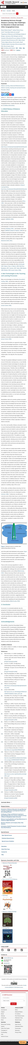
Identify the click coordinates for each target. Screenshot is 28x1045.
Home (4, 10)
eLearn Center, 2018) (16, 270)
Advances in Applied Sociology (9, 911)
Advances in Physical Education (10, 863)
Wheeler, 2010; (7, 270)
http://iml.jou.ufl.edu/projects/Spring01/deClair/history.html (14, 189)
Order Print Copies (5, 1028)
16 (2, 778)
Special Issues (18, 1019)
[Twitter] (2, 949)
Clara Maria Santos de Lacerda (12, 32)
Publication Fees (19, 1017)
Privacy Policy (18, 1032)
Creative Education (5, 17)
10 (2, 727)
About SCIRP (19, 1007)
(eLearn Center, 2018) (6, 305)
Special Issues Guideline (8, 841)
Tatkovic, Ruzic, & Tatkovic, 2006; (11, 266)
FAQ (2, 854)
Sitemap (3, 1015)
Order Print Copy (5, 849)
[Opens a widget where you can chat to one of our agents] (23, 1042)
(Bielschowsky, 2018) (15, 601)
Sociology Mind (6, 927)
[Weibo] (22, 949)
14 (2, 761)
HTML (20, 48)
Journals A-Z (4, 1009)
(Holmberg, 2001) (10, 228)
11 (2, 733)
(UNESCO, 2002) (10, 219)
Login (3, 7)
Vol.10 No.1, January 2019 (17, 17)
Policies (17, 1022)
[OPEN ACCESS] (23, 2)
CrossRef (15, 661)
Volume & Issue (4, 1036)
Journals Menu (6, 802)
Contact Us (4, 851)
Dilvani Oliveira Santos (6, 30)
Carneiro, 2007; (13, 268)
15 (2, 767)
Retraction (17, 1030)
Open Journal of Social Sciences (10, 879)
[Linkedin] (15, 949)
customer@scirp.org (8, 957)
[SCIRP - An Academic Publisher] (10, 2)
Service (3, 1022)
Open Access (18, 1024)
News (2, 1019)
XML (24, 48)
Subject (2, 1011)
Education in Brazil (5, 89)
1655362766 (6, 963)
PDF (17, 48)
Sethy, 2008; (20, 268)
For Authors (17, 1013)
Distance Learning (5, 85)
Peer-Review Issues (19, 1015)
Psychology (5, 895)
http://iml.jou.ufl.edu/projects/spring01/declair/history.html (14, 146)
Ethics (16, 1009)
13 (2, 751)
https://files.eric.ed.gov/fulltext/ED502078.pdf (14, 749)
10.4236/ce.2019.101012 (9, 48)
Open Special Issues (7, 835)
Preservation (18, 1028)
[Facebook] (9, 949)
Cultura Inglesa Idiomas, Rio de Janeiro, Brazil (12, 42)
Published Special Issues (8, 838)
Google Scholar (8, 661)
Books (2, 1013)
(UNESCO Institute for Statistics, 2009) (14, 230)
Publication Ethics (19, 1026)
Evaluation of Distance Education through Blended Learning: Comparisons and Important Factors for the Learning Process (13, 811)
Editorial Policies (18, 1011)
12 (2, 741)
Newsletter (4, 846)
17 (2, 792)
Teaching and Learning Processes (17, 87)
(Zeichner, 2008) (5, 494)
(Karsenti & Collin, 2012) (6, 240)
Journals (9, 10)
